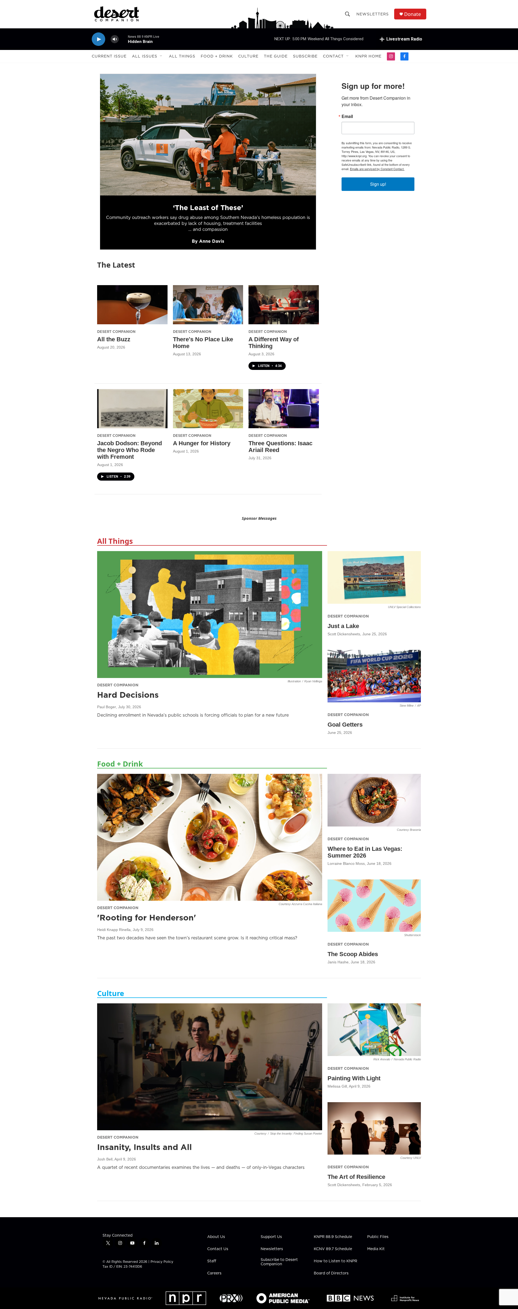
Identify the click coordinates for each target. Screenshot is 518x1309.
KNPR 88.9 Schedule (333, 1237)
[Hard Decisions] (209, 614)
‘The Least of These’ (208, 207)
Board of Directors (331, 1273)
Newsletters (372, 14)
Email (347, 116)
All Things (182, 56)
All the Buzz (113, 339)
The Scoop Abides (353, 954)
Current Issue (109, 56)
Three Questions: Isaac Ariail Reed (280, 446)
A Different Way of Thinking (273, 342)
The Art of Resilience (356, 1176)
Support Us (271, 1237)
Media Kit (376, 1249)
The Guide (276, 56)
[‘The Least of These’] (208, 134)
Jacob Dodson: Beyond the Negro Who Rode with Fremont (129, 450)
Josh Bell (105, 1159)
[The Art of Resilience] (374, 1128)
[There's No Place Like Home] (208, 304)
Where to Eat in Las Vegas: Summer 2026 (365, 852)
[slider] (123, 39)
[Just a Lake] (374, 577)
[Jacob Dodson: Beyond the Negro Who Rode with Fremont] (132, 408)
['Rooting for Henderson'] (209, 837)
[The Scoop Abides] (374, 905)
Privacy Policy (162, 1261)
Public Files (377, 1237)
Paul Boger (106, 707)
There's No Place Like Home (203, 342)
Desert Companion (116, 331)
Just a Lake (343, 626)
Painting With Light (354, 1078)
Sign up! (378, 184)
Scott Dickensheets (344, 634)
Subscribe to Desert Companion (279, 1262)
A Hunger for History (201, 443)
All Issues (144, 56)
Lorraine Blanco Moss (346, 863)
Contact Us (217, 1249)
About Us (216, 1237)
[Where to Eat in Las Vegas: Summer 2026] (374, 800)
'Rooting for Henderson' (146, 917)
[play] (98, 39)
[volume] (114, 39)
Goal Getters (345, 724)
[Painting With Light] (374, 1029)
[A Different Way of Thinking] (283, 304)
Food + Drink (217, 56)
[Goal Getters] (374, 676)
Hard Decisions (128, 694)
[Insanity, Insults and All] (209, 1066)
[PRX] (231, 1298)
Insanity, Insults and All (144, 1147)
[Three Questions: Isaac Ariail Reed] (283, 408)
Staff (211, 1261)
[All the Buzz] (132, 304)
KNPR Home (368, 56)
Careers (214, 1273)
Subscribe (305, 56)
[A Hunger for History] (208, 408)
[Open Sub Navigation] (161, 56)
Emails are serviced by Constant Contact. (377, 169)
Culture (248, 56)
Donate (412, 14)
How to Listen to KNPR (335, 1261)
